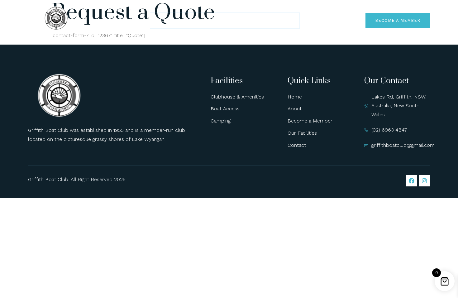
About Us (196, 20)
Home (165, 20)
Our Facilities (238, 20)
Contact (281, 20)
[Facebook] (411, 180)
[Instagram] (424, 180)
